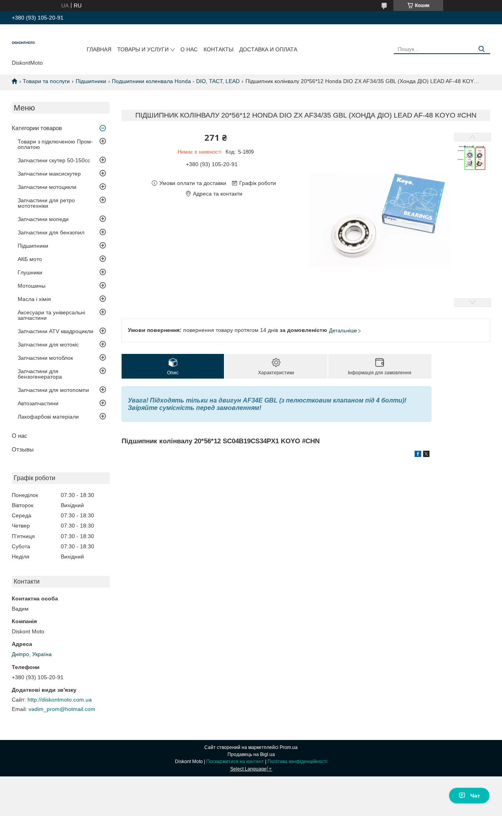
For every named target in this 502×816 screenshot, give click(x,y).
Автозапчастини (38, 403)
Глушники (30, 272)
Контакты (218, 49)
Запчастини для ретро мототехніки (46, 203)
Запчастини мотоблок (45, 358)
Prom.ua (289, 747)
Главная (99, 49)
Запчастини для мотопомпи (53, 390)
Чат (475, 795)
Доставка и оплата (268, 49)
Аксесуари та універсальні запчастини (51, 315)
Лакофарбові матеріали (48, 416)
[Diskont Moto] (23, 43)
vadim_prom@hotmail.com (62, 709)
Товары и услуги (143, 49)
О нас (189, 49)
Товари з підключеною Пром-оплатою (55, 144)
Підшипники (91, 81)
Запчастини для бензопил (51, 232)
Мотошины (31, 286)
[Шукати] (481, 49)
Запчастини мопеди (43, 219)
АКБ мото (30, 259)
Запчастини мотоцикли (47, 187)
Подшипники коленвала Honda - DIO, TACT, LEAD (176, 81)
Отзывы (23, 449)
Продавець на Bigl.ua (251, 754)
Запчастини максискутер (49, 173)
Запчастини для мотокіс (48, 344)
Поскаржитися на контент (235, 761)
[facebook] (418, 455)
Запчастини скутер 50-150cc (54, 160)
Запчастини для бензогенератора (40, 374)
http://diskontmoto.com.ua (59, 699)
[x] (426, 455)
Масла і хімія (34, 299)
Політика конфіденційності (297, 761)
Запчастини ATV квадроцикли (55, 331)
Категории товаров (37, 128)
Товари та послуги (46, 81)
